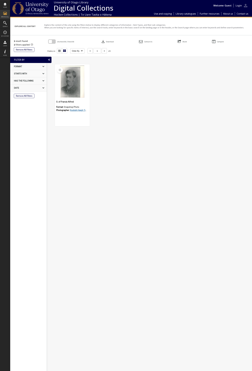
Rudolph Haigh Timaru (80, 110)
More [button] (5, 55)
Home (5, 7)
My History (5, 36)
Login (5, 46)
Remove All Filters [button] (24, 50)
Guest (228, 5)
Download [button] (107, 41)
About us (228, 13)
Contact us (242, 13)
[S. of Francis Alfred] (72, 82)
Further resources (209, 13)
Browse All (5, 17)
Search (5, 26)
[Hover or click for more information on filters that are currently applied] (32, 44)
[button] (146, 41)
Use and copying (163, 13)
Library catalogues (186, 13)
